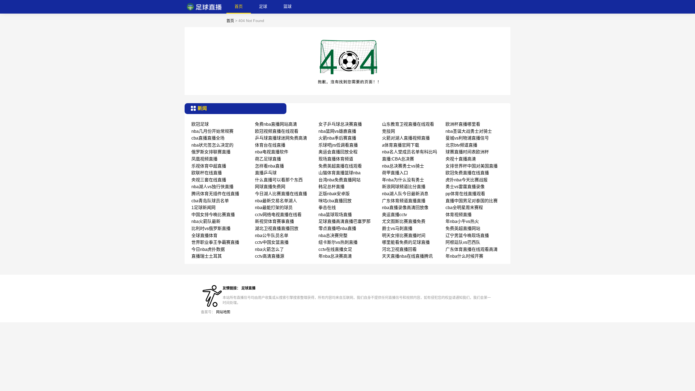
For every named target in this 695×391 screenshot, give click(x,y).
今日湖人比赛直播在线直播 (281, 193)
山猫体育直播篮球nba (339, 173)
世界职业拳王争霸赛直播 (215, 242)
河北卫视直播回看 (399, 249)
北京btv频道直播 (461, 145)
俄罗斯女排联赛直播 (210, 152)
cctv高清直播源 (269, 256)
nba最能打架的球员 (274, 207)
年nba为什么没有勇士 (403, 180)
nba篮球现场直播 (335, 214)
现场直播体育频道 (335, 159)
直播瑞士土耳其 (206, 256)
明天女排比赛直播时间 (403, 235)
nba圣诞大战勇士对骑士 (469, 131)
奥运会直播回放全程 (338, 152)
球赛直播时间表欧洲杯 (467, 152)
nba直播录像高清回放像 (405, 207)
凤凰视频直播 (204, 159)
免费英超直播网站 (463, 228)
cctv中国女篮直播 (272, 242)
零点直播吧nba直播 (337, 228)
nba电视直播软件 (271, 152)
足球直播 (248, 288)
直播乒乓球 (266, 173)
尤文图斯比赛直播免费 (403, 221)
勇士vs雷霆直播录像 (465, 186)
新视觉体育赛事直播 (274, 221)
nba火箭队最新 (205, 221)
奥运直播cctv (394, 214)
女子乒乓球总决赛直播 (340, 124)
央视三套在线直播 (208, 180)
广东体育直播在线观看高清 (472, 249)
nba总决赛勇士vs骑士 (403, 166)
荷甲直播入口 (395, 173)
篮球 (287, 6)
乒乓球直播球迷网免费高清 (281, 138)
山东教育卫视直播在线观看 (408, 124)
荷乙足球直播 (268, 159)
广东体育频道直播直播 (403, 200)
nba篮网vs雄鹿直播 (337, 131)
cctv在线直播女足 (335, 249)
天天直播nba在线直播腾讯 (407, 256)
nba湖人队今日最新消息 (405, 193)
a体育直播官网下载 (400, 145)
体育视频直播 (459, 214)
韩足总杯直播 (331, 186)
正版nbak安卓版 (334, 193)
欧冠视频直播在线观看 (276, 131)
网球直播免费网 (270, 186)
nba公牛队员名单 (271, 235)
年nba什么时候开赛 (464, 256)
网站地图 (223, 312)
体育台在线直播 (270, 145)
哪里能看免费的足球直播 (406, 242)
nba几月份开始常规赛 (212, 131)
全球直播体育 (204, 235)
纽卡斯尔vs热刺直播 (338, 242)
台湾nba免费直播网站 (339, 180)
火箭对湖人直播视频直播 (406, 138)
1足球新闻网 (203, 207)
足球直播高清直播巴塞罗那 (344, 221)
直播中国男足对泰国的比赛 (472, 200)
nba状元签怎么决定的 (212, 145)
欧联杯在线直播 (206, 173)
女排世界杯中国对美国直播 (472, 166)
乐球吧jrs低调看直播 (338, 145)
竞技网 (388, 131)
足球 (263, 6)
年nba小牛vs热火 (462, 221)
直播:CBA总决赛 (398, 159)
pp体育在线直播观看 (465, 193)
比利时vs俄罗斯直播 (210, 228)
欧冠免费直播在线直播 (467, 173)
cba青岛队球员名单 (210, 200)
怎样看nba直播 (269, 166)
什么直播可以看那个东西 (279, 180)
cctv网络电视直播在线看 (278, 214)
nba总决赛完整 (333, 235)
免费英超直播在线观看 (340, 166)
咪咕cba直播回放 (335, 200)
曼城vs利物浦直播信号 (467, 138)
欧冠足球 (200, 124)
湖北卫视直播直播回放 (276, 228)
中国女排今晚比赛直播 (213, 214)
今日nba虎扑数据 (208, 249)
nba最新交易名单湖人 (276, 200)
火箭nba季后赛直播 (337, 138)
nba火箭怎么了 (269, 249)
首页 (239, 6)
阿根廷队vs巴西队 (463, 242)
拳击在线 (327, 207)
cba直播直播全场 (208, 138)
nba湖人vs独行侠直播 (212, 186)
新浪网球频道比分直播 (403, 186)
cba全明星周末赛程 (464, 207)
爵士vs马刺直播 (397, 228)
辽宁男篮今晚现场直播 (467, 235)
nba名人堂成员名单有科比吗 (409, 152)
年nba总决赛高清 (335, 256)
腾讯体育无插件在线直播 (215, 193)
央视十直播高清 (461, 159)
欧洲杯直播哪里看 (463, 124)
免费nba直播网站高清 (276, 124)
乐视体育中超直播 (208, 166)
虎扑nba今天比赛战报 (467, 180)
